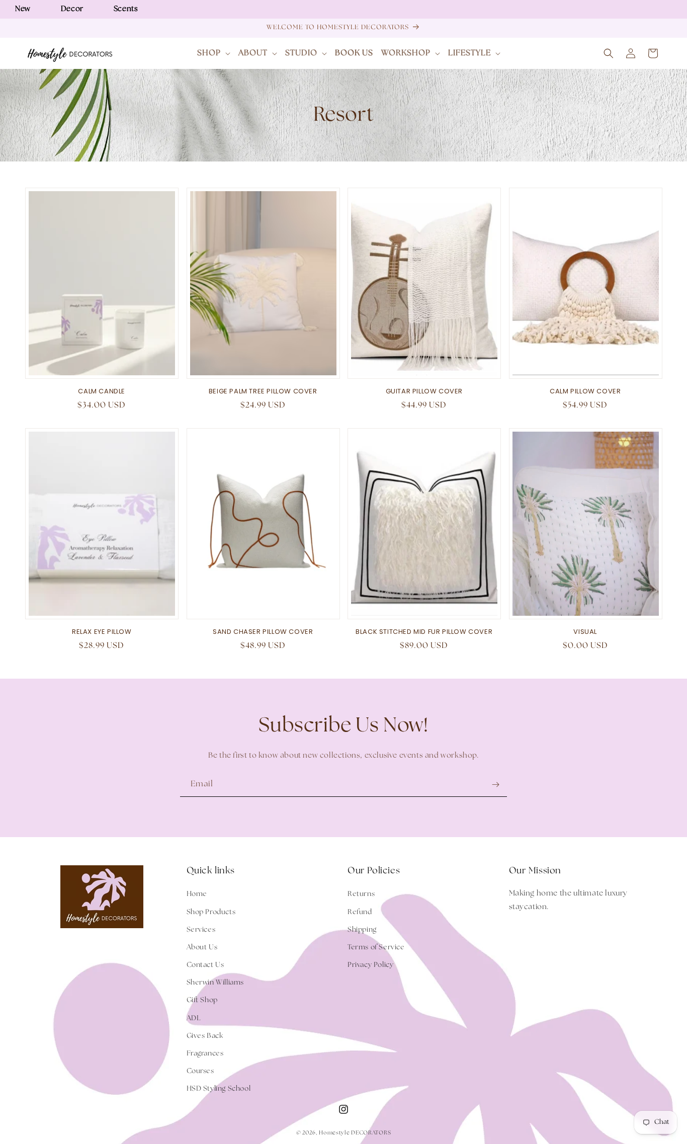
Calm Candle (101, 391)
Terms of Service (376, 947)
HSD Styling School (219, 1088)
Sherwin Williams (215, 982)
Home (197, 893)
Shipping (362, 929)
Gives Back (205, 1035)
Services (201, 929)
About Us (202, 947)
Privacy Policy (370, 964)
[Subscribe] (495, 784)
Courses (200, 1071)
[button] (213, 53)
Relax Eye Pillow (102, 632)
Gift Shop (202, 1000)
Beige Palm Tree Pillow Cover (263, 391)
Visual (585, 632)
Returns (361, 893)
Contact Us (205, 964)
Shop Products (211, 912)
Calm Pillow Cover (585, 391)
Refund (360, 912)
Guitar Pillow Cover (424, 391)
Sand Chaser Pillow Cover (263, 632)
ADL (194, 1018)
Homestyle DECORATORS (355, 1133)
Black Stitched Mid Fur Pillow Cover (424, 632)
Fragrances (205, 1053)
